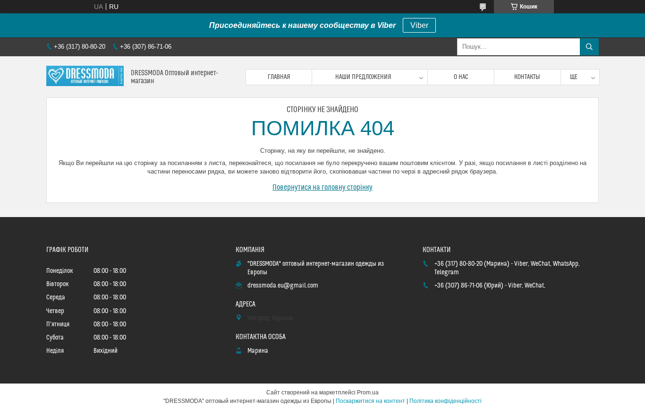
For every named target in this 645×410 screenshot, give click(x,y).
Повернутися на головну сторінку (322, 187)
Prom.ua (368, 392)
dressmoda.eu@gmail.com (282, 285)
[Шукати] (589, 46)
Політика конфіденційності (445, 401)
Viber (419, 25)
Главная (279, 77)
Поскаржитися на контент (370, 401)
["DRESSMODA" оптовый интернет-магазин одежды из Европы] (85, 77)
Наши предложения (363, 77)
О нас (461, 77)
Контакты (527, 77)
